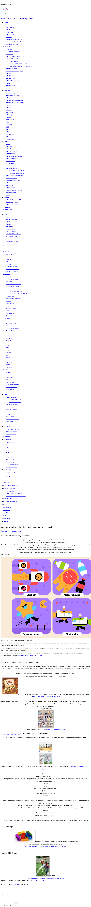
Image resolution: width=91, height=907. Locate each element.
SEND (9, 83)
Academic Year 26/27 (13, 241)
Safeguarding (10, 27)
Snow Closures (11, 187)
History (9, 107)
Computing (10, 112)
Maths (9, 117)
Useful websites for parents (14, 190)
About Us (6, 25)
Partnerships (10, 34)
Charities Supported (12, 204)
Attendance (10, 54)
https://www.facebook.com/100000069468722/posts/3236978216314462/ (45, 846)
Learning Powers (11, 114)
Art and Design (11, 93)
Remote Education (14, 61)
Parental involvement (12, 158)
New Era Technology (38, 880)
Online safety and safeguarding (15, 71)
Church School (8, 209)
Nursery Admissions (14, 51)
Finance (9, 37)
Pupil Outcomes (11, 76)
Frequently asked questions (14, 156)
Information (7, 46)
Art (8, 217)
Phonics (9, 105)
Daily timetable (11, 153)
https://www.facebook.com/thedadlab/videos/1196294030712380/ (45, 878)
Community (7, 197)
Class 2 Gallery (11, 231)
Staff (8, 29)
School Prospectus (12, 178)
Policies (9, 73)
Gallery (9, 144)
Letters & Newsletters (13, 168)
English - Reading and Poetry (15, 100)
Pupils (6, 214)
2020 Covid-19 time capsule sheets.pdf (10, 734)
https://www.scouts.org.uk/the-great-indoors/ (30, 655)
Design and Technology (13, 95)
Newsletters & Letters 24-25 (16, 173)
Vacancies (10, 88)
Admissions (10, 49)
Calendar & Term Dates (13, 180)
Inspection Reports (12, 68)
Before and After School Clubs (15, 175)
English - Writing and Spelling (15, 102)
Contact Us (7, 207)
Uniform (9, 183)
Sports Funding (11, 85)
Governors (10, 32)
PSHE (9, 129)
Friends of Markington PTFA (14, 200)
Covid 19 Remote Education (14, 59)
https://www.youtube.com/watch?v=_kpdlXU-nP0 (47, 696)
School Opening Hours (13, 80)
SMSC (9, 136)
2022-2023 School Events (14, 234)
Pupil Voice (10, 226)
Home (6, 22)
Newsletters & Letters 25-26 (16, 170)
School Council (11, 229)
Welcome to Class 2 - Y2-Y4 (14, 42)
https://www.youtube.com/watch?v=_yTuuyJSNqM (55, 729)
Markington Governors (13, 202)
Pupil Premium (11, 78)
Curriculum (7, 90)
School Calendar (11, 192)
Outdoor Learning (11, 151)
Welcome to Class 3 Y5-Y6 (14, 44)
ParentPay (10, 185)
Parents (6, 166)
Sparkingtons (10, 163)
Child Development (12, 149)
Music (9, 122)
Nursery (6, 141)
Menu (8, 195)
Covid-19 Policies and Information (18, 63)
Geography (10, 110)
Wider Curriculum (12, 219)
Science (9, 124)
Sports (9, 224)
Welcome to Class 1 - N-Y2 (14, 39)
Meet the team (11, 161)
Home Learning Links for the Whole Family (20, 66)
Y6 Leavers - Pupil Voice (13, 236)
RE (8, 132)
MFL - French (10, 119)
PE (8, 127)
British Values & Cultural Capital (15, 56)
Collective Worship (12, 212)
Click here (16, 884)
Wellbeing (10, 134)
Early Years (10, 97)
